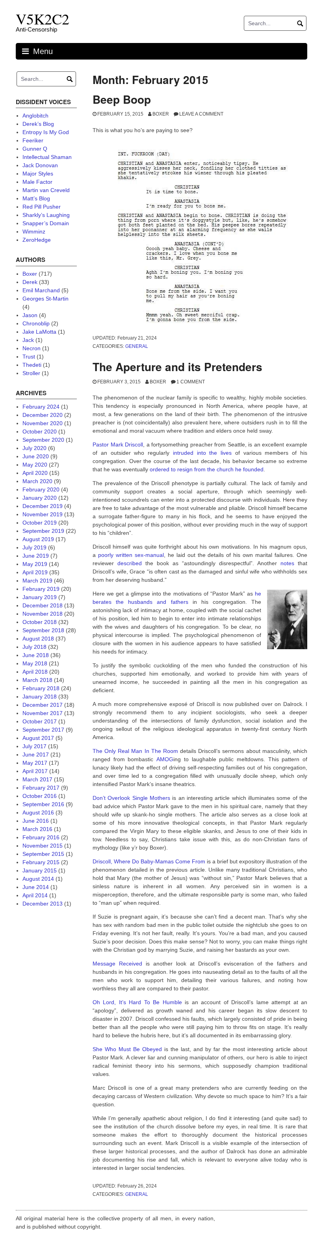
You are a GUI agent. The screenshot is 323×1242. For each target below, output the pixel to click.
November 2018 (42, 614)
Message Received (117, 963)
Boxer (160, 114)
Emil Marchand (41, 290)
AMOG (164, 759)
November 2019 (42, 514)
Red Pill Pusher (41, 207)
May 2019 (34, 564)
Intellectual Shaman (47, 157)
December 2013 (42, 903)
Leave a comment (201, 114)
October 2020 (39, 431)
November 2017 (42, 713)
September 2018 (43, 630)
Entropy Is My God (45, 132)
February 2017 (40, 787)
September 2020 (43, 440)
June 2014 (35, 887)
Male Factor (37, 182)
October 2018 (39, 622)
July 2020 (34, 448)
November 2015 (42, 845)
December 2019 (42, 506)
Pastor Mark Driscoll (118, 444)
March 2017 (37, 779)
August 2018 (38, 638)
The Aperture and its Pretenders (177, 367)
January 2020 (39, 498)
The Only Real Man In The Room (135, 751)
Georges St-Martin (45, 298)
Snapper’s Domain (45, 223)
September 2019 (43, 531)
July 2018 (34, 647)
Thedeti (31, 365)
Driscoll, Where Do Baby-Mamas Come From (149, 861)
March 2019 (37, 580)
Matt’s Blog (36, 198)
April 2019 (35, 572)
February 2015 (40, 862)
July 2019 (34, 547)
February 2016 (40, 837)
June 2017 (35, 754)
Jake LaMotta (39, 332)
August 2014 (38, 879)
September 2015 (43, 854)
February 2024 (40, 406)
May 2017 (34, 763)
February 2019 (40, 589)
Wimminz (33, 231)
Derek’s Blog (38, 124)
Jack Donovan (40, 165)
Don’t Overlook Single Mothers (131, 798)
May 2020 (34, 464)
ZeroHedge (36, 240)
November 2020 (42, 423)
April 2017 (35, 771)
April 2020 (35, 473)
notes (287, 563)
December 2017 (42, 705)
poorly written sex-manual (131, 555)
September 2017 (43, 730)
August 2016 (38, 812)
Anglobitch (35, 115)
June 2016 (35, 821)
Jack (28, 340)
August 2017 (38, 738)
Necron (31, 348)
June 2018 (35, 655)
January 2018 (39, 696)
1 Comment (190, 382)
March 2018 (37, 680)
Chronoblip (36, 323)
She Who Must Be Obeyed (127, 1049)
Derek (29, 282)
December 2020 (42, 415)
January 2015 (39, 870)
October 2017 (39, 721)
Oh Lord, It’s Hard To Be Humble (137, 1002)
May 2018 (34, 663)
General (136, 346)
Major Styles (37, 173)
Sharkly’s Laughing (46, 215)
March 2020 (37, 481)
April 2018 (35, 672)
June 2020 (35, 456)
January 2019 (39, 597)
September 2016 (43, 804)
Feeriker (32, 140)
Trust (28, 356)
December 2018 (42, 605)
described (131, 563)
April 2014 (35, 895)
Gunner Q (34, 149)
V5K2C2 (42, 19)
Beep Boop (122, 99)
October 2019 (39, 522)
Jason (29, 315)
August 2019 (38, 539)
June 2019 (35, 556)
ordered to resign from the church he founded (207, 469)
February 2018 (40, 688)
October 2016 (39, 796)
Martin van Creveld (46, 190)
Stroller (31, 373)
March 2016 (37, 829)
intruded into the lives (202, 453)
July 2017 (34, 746)
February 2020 (40, 489)
